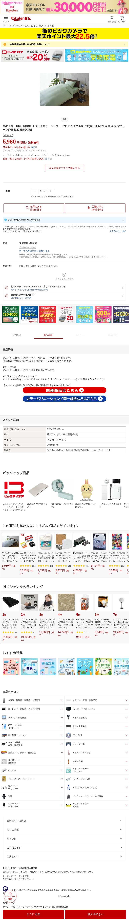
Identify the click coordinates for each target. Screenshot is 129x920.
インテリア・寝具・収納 (24, 26)
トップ (5, 26)
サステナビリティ (42, 907)
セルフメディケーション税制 (16, 876)
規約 (124, 231)
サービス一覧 (9, 907)
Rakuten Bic (21, 19)
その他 (51, 26)
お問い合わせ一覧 (24, 907)
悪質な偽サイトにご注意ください (18, 879)
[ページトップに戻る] (124, 909)
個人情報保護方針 (60, 907)
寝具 (41, 26)
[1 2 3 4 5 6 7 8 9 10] (42, 191)
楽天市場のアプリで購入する (64, 168)
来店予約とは (115, 231)
